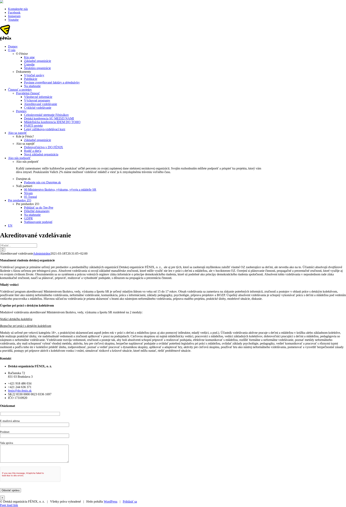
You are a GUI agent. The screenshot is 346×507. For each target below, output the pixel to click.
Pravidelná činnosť (28, 93)
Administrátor (41, 253)
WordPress (110, 501)
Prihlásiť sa (130, 501)
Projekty (21, 111)
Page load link (9, 505)
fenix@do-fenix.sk (20, 390)
